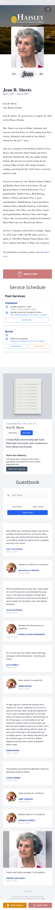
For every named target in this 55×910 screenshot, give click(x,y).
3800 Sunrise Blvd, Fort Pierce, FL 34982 (27, 341)
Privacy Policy (20, 899)
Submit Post (27, 512)
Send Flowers (39, 346)
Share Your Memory (16, 469)
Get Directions (27, 320)
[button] (27, 849)
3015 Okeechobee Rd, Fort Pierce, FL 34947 (28, 315)
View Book (12, 433)
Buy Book (27, 433)
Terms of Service (34, 899)
